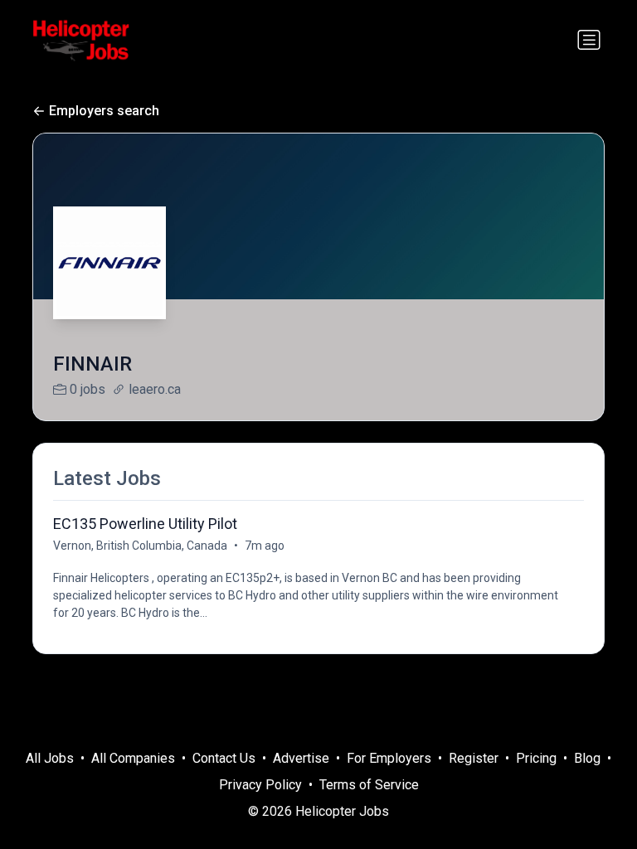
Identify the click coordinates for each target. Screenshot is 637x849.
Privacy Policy (260, 785)
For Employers (389, 758)
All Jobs (50, 758)
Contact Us (223, 758)
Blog (587, 758)
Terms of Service (369, 785)
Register (473, 758)
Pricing (536, 758)
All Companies (133, 758)
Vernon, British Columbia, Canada (140, 545)
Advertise (301, 758)
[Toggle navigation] (589, 40)
